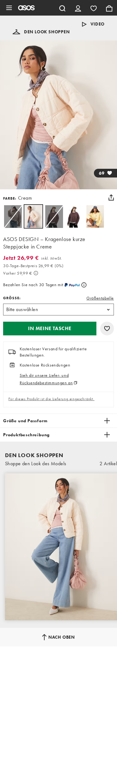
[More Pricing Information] (36, 273)
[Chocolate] (74, 216)
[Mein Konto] (78, 8)
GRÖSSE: (12, 298)
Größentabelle (100, 298)
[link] (33, 216)
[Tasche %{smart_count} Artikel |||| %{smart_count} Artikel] (109, 8)
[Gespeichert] (93, 8)
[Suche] (62, 8)
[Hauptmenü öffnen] (9, 8)
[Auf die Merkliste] (107, 328)
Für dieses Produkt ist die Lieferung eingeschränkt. (51, 398)
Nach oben (61, 637)
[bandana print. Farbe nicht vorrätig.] (12, 216)
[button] (41, 32)
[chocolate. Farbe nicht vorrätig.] (54, 216)
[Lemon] (95, 216)
